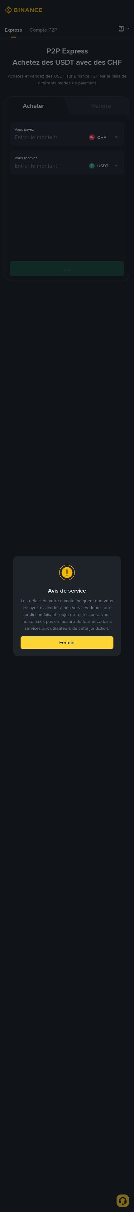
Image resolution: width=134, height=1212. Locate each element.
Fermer (67, 642)
